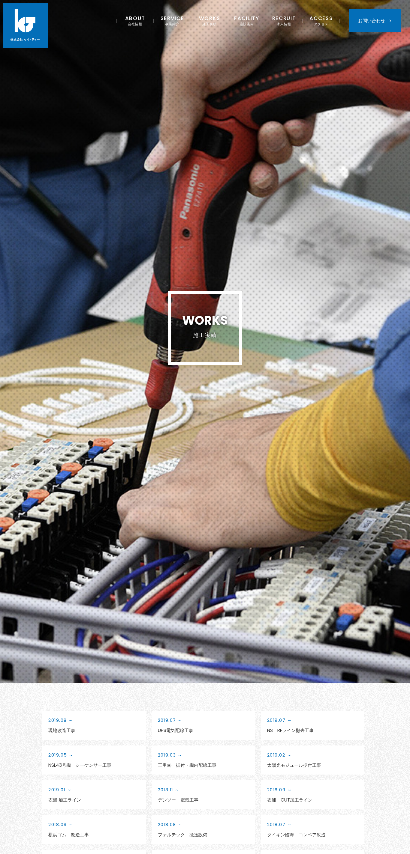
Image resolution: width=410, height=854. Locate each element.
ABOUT (135, 20)
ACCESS (321, 20)
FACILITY (246, 20)
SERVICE (172, 20)
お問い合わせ (371, 20)
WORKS (209, 20)
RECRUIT (284, 20)
